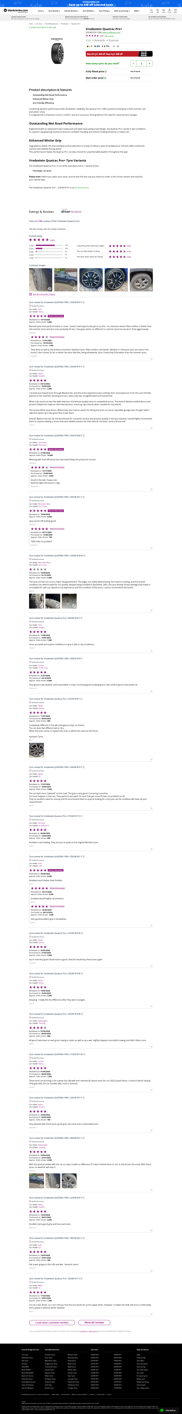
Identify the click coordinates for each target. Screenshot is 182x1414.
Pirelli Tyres (72, 1361)
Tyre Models (88, 11)
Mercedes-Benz (44, 504)
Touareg (42, 1023)
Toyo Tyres (71, 1376)
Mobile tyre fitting (143, 1382)
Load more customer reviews (52, 1322)
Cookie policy (55, 1394)
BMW (40, 1285)
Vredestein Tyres (73, 1382)
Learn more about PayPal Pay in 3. (45, 1409)
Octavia (42, 1107)
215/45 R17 (118, 1364)
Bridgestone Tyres (51, 1364)
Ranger (42, 627)
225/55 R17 (118, 1355)
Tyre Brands (53, 11)
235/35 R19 (95, 1382)
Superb (42, 376)
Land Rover (42, 442)
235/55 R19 (95, 1385)
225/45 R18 (95, 1373)
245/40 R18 (95, 1388)
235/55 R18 (118, 1358)
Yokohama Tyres (73, 1385)
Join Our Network (27, 1388)
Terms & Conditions (43, 1394)
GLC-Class (43, 506)
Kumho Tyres (49, 1388)
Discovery (43, 445)
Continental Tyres (51, 1367)
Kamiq (41, 708)
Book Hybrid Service (29, 1382)
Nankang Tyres (73, 1358)
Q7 (40, 1247)
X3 (40, 1288)
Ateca (41, 312)
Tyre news (140, 1373)
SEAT (40, 309)
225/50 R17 (95, 1376)
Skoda (40, 373)
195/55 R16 (95, 1379)
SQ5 (40, 866)
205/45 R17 (95, 1370)
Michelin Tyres (73, 1355)
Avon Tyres (48, 1358)
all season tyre (82, 187)
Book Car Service (27, 1376)
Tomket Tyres (72, 1373)
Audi (40, 863)
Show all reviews (94, 1322)
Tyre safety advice (143, 1388)
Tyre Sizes (94, 1350)
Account (169, 12)
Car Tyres (25, 1355)
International (100, 1394)
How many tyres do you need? (102, 63)
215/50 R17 (118, 1382)
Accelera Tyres (50, 1355)
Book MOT (25, 1367)
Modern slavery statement (79, 1394)
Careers (109, 1394)
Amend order (141, 1358)
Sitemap (92, 1394)
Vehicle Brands (70, 11)
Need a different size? (111, 32)
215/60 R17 (118, 1370)
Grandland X (44, 825)
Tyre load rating (142, 1370)
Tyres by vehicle (142, 1364)
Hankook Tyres (50, 1382)
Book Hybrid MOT (28, 1373)
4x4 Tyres (25, 1361)
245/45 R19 (118, 1376)
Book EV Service (27, 1379)
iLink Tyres (48, 1385)
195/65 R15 (118, 1361)
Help (157, 12)
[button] (152, 11)
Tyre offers (140, 1361)
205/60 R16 (118, 1379)
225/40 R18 (95, 1355)
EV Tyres (25, 1364)
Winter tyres (141, 1379)
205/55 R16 (95, 1358)
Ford (40, 625)
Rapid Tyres (72, 1367)
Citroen (41, 665)
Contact (163, 12)
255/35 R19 (95, 1367)
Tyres (40, 11)
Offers (136, 11)
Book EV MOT (26, 1370)
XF (39, 776)
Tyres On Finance (28, 1385)
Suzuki (40, 1061)
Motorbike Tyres (27, 1358)
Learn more (92, 1331)
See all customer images (44, 294)
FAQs (138, 1355)
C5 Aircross (43, 668)
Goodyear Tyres (50, 1379)
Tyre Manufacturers (52, 1350)
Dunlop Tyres (49, 1370)
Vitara (41, 1064)
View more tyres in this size (43, 27)
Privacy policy (65, 1394)
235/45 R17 (118, 1385)
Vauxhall (41, 823)
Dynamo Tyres (50, 1373)
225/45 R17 (95, 1361)
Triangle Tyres (73, 1388)
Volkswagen (43, 1021)
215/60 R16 (118, 1388)
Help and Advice (143, 1350)
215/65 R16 (118, 1373)
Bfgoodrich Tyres (51, 1361)
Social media (141, 1385)
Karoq (41, 942)
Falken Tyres (49, 1376)
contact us (84, 1331)
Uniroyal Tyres (73, 1379)
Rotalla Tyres (72, 1370)
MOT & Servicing (121, 11)
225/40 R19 (118, 1367)
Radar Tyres (72, 1364)
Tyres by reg (141, 1367)
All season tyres (142, 1376)
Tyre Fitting (103, 11)
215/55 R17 (95, 1364)
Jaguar (40, 774)
